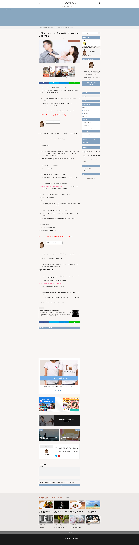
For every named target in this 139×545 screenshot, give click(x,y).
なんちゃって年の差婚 (87, 168)
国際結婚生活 (86, 104)
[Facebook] (44, 83)
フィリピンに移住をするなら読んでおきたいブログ (93, 512)
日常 (85, 107)
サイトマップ (75, 538)
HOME (41, 27)
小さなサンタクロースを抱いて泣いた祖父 (90, 151)
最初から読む (69, 6)
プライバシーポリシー (66, 538)
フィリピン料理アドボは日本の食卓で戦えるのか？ (46, 512)
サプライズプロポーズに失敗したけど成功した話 (46, 526)
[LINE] (74, 83)
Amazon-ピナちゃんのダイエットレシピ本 (59, 77)
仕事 (84, 119)
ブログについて (86, 136)
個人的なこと (86, 133)
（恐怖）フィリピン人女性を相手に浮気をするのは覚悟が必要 (63, 27)
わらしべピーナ (86, 122)
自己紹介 (64, 6)
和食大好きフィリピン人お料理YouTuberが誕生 (76, 512)
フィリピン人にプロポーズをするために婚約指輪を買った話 (61, 526)
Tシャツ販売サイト (59, 390)
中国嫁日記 (85, 170)
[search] (99, 33)
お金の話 (85, 113)
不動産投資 (86, 125)
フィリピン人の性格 (59, 38)
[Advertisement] (69, 18)
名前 (39, 477)
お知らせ (85, 131)
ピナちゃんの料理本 (87, 128)
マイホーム (86, 110)
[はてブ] (64, 83)
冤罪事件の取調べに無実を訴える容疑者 (49, 310)
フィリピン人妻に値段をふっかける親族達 (61, 512)
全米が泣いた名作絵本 (91, 178)
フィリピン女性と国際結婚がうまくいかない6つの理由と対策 (77, 526)
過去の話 (85, 142)
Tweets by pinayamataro (86, 88)
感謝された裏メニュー (90, 526)
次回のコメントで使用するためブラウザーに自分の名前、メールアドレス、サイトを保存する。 (56, 482)
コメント (41, 466)
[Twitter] (54, 83)
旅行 (84, 116)
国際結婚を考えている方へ (47, 27)
